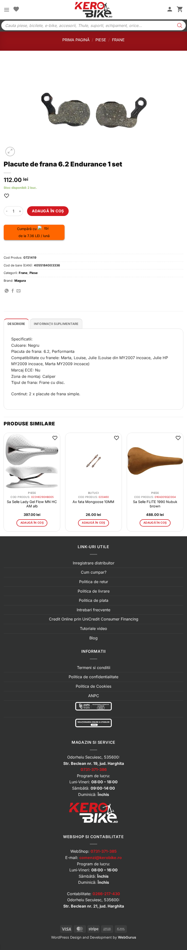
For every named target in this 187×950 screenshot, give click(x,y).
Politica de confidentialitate (93, 676)
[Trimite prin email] (18, 291)
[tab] (16, 324)
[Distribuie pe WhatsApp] (7, 291)
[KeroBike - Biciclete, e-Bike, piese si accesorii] (93, 9)
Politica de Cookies (93, 686)
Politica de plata (93, 600)
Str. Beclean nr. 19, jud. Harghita (93, 763)
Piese (100, 39)
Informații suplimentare (56, 324)
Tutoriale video (93, 628)
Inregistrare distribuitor (93, 563)
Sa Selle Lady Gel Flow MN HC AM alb (32, 504)
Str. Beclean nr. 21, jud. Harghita (93, 906)
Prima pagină (76, 39)
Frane (118, 39)
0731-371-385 (104, 851)
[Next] (183, 484)
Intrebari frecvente (93, 609)
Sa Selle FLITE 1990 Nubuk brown (155, 504)
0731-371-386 (94, 769)
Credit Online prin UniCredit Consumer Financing (93, 619)
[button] (6, 10)
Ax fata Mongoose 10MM (93, 502)
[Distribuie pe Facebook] (13, 291)
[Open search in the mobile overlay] (93, 25)
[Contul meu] (169, 10)
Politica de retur (93, 581)
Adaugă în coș (48, 211)
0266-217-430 (106, 893)
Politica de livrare (94, 591)
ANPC (93, 695)
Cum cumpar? (93, 572)
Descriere (16, 324)
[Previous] (4, 484)
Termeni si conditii (93, 667)
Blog (93, 638)
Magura (20, 280)
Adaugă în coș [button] (32, 522)
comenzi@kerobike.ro (100, 857)
